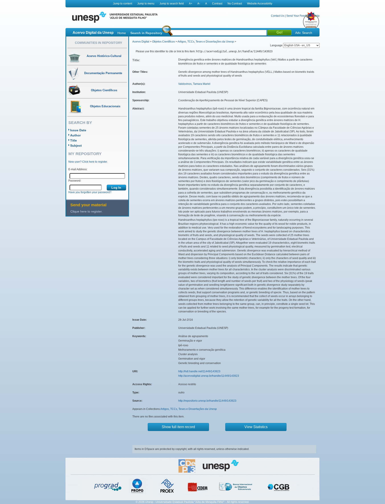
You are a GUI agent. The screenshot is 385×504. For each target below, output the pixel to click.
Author (75, 135)
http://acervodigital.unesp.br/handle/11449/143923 (208, 375)
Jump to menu (145, 3)
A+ (190, 3)
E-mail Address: (77, 169)
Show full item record (178, 427)
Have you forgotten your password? (89, 192)
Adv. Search (303, 32)
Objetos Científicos (163, 41)
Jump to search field (172, 3)
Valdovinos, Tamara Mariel (194, 83)
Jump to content (122, 3)
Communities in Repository (98, 43)
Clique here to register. (86, 211)
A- (198, 3)
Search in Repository (146, 33)
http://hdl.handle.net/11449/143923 (199, 371)
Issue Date (78, 130)
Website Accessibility (259, 3)
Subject (76, 145)
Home (121, 33)
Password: (74, 180)
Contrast (217, 3)
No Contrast (234, 3)
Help (316, 15)
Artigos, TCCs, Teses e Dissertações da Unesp (206, 41)
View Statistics (256, 427)
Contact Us (277, 15)
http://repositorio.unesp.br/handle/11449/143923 (207, 400)
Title (73, 140)
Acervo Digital (140, 41)
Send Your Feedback (299, 15)
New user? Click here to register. (88, 161)
